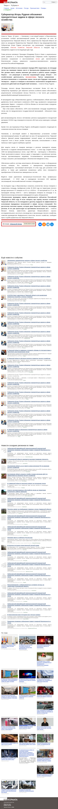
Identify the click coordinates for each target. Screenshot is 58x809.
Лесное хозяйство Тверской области (25, 47)
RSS (13, 807)
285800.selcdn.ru (7, 32)
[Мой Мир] (52, 224)
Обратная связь (7, 804)
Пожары (43, 8)
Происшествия (34, 8)
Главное (6, 8)
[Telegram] (48, 224)
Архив (12, 8)
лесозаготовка (31, 77)
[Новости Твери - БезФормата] (9, 2)
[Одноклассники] (44, 224)
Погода (26, 8)
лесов (38, 59)
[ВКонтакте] (40, 224)
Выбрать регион (7, 805)
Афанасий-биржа (16, 224)
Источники (19, 8)
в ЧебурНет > (8, 10)
